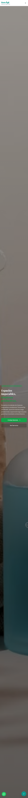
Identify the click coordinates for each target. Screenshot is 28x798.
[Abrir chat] (23, 793)
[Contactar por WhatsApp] (4, 794)
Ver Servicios (14, 425)
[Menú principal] (25, 3)
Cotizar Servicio (13, 420)
